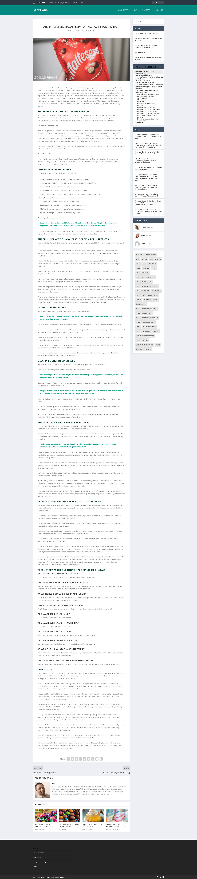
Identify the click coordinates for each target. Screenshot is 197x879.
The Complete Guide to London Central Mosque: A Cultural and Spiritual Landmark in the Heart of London (147, 177)
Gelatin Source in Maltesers (145, 83)
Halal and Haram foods (145, 277)
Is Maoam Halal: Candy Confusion (147, 33)
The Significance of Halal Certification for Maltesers (149, 78)
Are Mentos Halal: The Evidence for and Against (115, 825)
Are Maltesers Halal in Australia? (149, 109)
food (138, 268)
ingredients (140, 304)
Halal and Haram (142, 273)
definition (151, 264)
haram (138, 300)
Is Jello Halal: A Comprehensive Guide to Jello (148, 58)
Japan (138, 327)
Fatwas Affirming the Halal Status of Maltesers (148, 88)
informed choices (151, 300)
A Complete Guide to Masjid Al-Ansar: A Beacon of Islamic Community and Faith (148, 136)
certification (155, 259)
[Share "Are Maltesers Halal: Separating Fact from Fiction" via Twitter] (72, 759)
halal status (153, 295)
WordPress (61, 877)
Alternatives (150, 255)
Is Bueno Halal (140, 52)
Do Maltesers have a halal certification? (146, 97)
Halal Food (156, 291)
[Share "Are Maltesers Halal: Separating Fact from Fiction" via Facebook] (68, 759)
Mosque (159, 10)
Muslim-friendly (149, 327)
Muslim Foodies (142, 340)
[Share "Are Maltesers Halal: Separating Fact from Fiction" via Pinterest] (80, 759)
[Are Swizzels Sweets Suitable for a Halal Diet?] (46, 815)
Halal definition (142, 291)
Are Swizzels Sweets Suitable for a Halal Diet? (44, 825)
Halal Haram (123, 10)
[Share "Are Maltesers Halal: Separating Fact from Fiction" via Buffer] (89, 759)
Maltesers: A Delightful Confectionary (144, 72)
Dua (135, 10)
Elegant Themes (45, 877)
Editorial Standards (38, 852)
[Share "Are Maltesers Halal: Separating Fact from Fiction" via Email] (97, 759)
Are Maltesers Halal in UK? (146, 107)
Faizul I (77, 31)
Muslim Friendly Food (144, 345)
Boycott (146, 10)
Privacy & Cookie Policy (39, 862)
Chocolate (140, 264)
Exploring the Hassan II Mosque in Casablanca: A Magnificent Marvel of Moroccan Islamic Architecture (148, 145)
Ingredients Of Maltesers (144, 75)
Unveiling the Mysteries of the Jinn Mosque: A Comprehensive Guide (147, 153)
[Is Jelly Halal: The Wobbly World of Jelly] (93, 815)
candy (144, 259)
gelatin (146, 268)
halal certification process (147, 286)
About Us (35, 848)
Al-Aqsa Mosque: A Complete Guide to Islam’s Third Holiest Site (148, 169)
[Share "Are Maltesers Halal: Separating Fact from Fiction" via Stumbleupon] (93, 759)
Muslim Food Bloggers (145, 336)
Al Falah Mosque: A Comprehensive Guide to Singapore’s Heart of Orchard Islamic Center (147, 161)
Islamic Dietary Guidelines (146, 309)
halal (154, 268)
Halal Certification (143, 282)
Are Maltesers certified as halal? (148, 113)
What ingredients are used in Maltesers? (147, 101)
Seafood (139, 349)
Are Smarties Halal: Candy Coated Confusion (69, 825)
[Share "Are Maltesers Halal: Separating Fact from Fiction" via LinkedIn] (85, 759)
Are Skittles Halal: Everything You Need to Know (61, 3)
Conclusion (139, 123)
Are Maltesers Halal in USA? (147, 111)
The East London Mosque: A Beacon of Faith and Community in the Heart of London (148, 211)
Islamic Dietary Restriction (147, 318)
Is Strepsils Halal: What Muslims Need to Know (148, 39)
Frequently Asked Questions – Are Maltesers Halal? (147, 91)
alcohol (139, 255)
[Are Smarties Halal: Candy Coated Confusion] (69, 815)
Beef (137, 259)
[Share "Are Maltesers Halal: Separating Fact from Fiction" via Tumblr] (76, 759)
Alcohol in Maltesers (142, 81)
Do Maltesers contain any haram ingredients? (149, 120)
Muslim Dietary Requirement (147, 331)
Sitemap (35, 866)
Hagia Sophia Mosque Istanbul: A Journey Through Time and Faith (146, 195)
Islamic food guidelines (145, 322)
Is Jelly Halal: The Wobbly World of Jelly (92, 825)
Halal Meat (140, 295)
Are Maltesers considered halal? (148, 94)
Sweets (92, 31)
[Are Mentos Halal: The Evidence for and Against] (117, 815)
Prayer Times (37, 857)
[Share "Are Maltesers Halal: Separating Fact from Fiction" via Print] (101, 759)
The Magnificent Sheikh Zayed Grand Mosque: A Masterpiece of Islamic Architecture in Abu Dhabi (148, 203)
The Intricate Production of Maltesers (149, 85)
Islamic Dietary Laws (144, 313)
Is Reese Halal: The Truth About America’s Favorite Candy (146, 46)
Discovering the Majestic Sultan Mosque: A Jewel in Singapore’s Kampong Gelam (146, 187)
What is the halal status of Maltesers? (147, 116)
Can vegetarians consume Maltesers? (146, 104)
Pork (158, 345)
